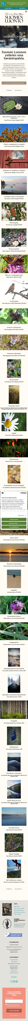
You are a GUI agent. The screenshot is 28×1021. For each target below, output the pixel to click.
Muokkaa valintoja (13, 523)
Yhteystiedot (14, 961)
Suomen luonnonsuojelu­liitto (19, 926)
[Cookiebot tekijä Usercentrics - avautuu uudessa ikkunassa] (20, 493)
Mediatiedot (14, 971)
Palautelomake (14, 959)
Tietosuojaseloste (14, 973)
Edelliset (9, 90)
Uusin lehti (16, 906)
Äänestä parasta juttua (19, 912)
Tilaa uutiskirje (17, 914)
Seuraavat (18, 90)
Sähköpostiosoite (9, 998)
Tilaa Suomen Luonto (19, 908)
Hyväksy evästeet (14, 519)
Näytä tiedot (21, 515)
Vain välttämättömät (14, 527)
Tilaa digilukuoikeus (19, 910)
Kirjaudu (14, 977)
